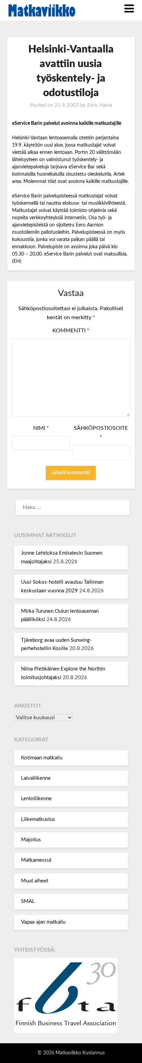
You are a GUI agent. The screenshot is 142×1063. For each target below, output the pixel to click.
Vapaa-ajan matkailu (43, 922)
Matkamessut (36, 860)
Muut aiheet (34, 881)
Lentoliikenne (36, 798)
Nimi (41, 428)
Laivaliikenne (36, 778)
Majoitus (31, 839)
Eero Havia (99, 105)
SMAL (28, 901)
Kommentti (70, 330)
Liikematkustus (38, 819)
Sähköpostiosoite (101, 432)
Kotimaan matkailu (41, 757)
